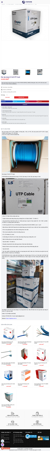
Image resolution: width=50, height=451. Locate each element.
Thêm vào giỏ (21, 97)
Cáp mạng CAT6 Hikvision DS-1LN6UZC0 (25, 378)
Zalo (2, 441)
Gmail (28, 101)
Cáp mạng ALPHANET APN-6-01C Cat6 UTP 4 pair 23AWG (8, 399)
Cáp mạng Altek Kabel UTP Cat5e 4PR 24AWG (25, 357)
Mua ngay (7, 97)
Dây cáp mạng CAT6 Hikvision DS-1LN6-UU (41, 357)
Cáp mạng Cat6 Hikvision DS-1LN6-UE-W (8, 378)
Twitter (16, 101)
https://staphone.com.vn (11, 318)
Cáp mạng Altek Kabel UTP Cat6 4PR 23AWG (41, 336)
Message (2, 444)
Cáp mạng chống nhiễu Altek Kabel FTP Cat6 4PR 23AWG (25, 336)
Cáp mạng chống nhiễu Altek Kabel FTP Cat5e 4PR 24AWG (8, 357)
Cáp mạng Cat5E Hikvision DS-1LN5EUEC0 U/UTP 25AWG (8, 336)
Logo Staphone (27, 2)
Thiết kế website (4, 442)
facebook (3, 101)
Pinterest (40, 101)
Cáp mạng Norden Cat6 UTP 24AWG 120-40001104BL (41, 378)
